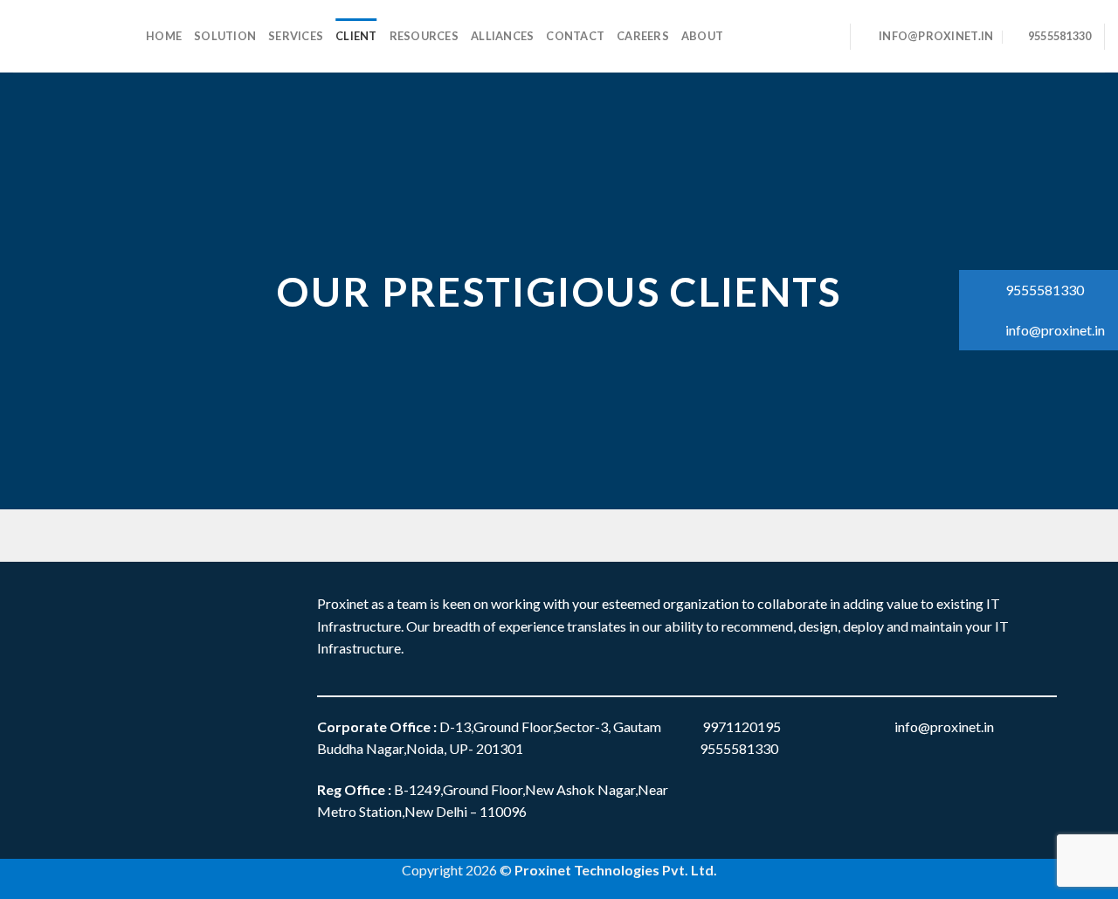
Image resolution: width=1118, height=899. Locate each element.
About (702, 36)
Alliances (502, 36)
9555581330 (1043, 289)
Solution (225, 36)
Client (356, 36)
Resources (424, 36)
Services (295, 36)
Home (164, 36)
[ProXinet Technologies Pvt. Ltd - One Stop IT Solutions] (66, 36)
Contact (575, 36)
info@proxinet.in (1054, 330)
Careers (643, 36)
